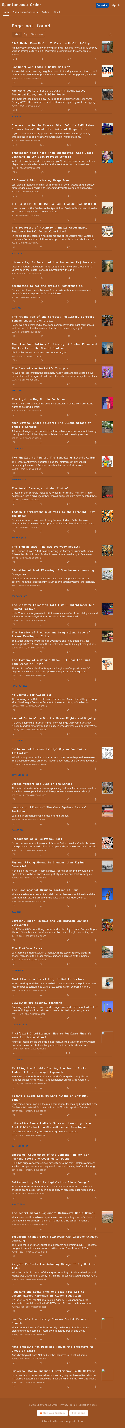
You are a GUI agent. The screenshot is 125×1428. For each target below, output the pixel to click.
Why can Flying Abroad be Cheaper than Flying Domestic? (48, 864)
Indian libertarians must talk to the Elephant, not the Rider (53, 514)
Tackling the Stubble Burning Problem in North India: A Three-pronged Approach (49, 1070)
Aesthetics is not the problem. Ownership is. (48, 286)
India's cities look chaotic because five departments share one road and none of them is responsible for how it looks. (51, 291)
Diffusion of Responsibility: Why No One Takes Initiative (49, 751)
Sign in (116, 5)
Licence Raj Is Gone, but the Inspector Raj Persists (54, 262)
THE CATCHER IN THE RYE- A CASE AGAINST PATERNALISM (54, 204)
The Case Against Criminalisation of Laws (45, 890)
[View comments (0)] (42, 83)
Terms (73, 1404)
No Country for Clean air (32, 694)
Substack (46, 1421)
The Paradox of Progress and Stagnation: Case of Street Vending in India (51, 634)
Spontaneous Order (30, 78)
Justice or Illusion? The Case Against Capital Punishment (49, 809)
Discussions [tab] (37, 34)
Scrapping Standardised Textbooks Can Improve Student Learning (55, 1238)
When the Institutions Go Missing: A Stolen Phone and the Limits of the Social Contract (54, 346)
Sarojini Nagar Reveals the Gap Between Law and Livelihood (50, 922)
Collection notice (88, 1404)
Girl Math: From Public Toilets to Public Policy (51, 43)
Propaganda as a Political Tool (37, 839)
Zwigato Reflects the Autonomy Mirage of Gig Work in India (54, 1266)
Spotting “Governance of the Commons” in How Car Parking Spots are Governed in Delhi (50, 1156)
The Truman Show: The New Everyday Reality (46, 546)
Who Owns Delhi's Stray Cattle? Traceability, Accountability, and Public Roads (48, 92)
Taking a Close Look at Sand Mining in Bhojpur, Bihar (50, 1097)
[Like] (14, 220)
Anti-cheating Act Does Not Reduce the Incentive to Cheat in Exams (52, 1348)
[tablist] (28, 34)
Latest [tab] (17, 34)
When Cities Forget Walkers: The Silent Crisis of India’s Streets (51, 425)
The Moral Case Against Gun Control (40, 488)
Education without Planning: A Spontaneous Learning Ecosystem (53, 572)
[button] (6, 12)
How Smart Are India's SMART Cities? (41, 67)
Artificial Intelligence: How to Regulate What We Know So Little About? (51, 1035)
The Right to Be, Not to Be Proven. (40, 399)
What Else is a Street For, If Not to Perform (48, 979)
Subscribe (102, 5)
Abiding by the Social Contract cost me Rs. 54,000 (39, 352)
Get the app (78, 1412)
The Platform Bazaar (28, 948)
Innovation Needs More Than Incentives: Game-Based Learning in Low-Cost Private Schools (52, 154)
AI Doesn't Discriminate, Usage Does (40, 180)
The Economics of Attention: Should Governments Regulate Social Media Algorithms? (49, 229)
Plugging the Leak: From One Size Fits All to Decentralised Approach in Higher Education (48, 1293)
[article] (62, 51)
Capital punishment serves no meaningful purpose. (40, 815)
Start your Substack (54, 1412)
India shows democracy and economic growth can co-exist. (45, 1131)
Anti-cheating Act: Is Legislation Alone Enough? (50, 1182)
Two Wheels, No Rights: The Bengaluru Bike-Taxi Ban (54, 457)
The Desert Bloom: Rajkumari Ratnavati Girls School (53, 1213)
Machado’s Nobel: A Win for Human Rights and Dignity (54, 718)
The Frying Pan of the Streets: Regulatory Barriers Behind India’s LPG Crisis (53, 318)
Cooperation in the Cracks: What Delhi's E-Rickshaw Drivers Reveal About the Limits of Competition (53, 127)
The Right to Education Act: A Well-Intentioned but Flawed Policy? (53, 607)
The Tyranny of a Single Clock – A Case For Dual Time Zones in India (51, 662)
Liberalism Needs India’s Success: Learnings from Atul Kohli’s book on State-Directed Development (51, 1125)
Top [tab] (25, 34)
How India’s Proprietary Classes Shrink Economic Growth (50, 1321)
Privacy (64, 1404)
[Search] (110, 34)
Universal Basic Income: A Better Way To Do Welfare (53, 1371)
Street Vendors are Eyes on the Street (42, 784)
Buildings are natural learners (37, 1003)
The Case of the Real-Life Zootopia (40, 368)
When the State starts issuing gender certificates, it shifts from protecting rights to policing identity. (52, 405)
